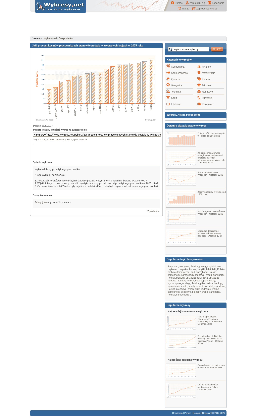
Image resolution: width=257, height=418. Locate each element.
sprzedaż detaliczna (197, 277)
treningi (218, 283)
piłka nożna (206, 283)
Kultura (206, 79)
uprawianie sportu (177, 286)
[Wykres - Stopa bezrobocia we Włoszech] (181, 184)
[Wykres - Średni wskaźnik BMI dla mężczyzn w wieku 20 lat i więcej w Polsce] (181, 348)
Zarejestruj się (197, 3)
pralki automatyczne (179, 272)
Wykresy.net (50, 38)
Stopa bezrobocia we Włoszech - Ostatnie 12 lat (210, 173)
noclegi (186, 283)
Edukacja (176, 104)
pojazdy (180, 277)
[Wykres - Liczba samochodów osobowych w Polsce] (181, 396)
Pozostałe (207, 104)
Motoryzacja (208, 73)
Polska (194, 266)
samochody (174, 275)
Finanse (206, 66)
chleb (191, 289)
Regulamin (177, 413)
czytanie (172, 269)
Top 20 (185, 8)
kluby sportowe (217, 286)
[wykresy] (58, 13)
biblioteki (211, 269)
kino (176, 266)
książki (201, 269)
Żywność (176, 79)
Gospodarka (178, 66)
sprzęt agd (202, 272)
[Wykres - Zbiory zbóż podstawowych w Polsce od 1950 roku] (181, 145)
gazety (202, 266)
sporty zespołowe (198, 286)
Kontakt (196, 413)
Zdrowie (206, 85)
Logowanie (218, 3)
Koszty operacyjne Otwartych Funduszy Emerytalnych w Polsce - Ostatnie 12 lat (210, 320)
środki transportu (215, 275)
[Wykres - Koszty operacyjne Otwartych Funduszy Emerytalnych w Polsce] (181, 328)
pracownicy (60, 139)
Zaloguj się (41, 202)
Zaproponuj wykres (206, 8)
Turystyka (207, 98)
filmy (170, 266)
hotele (198, 280)
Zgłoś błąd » (153, 211)
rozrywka (184, 266)
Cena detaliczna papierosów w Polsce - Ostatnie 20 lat (211, 366)
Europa (41, 139)
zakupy (181, 280)
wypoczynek (174, 283)
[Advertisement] (128, 25)
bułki (197, 289)
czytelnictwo (214, 266)
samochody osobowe (193, 275)
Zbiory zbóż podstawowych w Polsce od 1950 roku (211, 134)
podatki (50, 139)
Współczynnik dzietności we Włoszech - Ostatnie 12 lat (211, 212)
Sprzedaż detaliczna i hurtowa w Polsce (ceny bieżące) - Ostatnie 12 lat (210, 233)
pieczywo (181, 289)
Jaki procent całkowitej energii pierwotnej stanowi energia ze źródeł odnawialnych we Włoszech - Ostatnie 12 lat (211, 158)
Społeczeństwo (179, 73)
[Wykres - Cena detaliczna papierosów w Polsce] (181, 377)
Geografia (176, 85)
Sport (174, 98)
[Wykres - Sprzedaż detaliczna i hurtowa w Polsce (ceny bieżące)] (181, 243)
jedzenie (206, 289)
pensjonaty (209, 280)
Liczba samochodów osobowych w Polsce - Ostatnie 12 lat (209, 387)
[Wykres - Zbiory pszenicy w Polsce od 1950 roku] (181, 204)
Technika (176, 91)
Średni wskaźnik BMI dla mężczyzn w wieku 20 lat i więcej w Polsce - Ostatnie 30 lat (210, 340)
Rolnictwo (207, 91)
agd (193, 272)
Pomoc (179, 3)
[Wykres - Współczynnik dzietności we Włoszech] (181, 223)
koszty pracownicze (77, 139)
